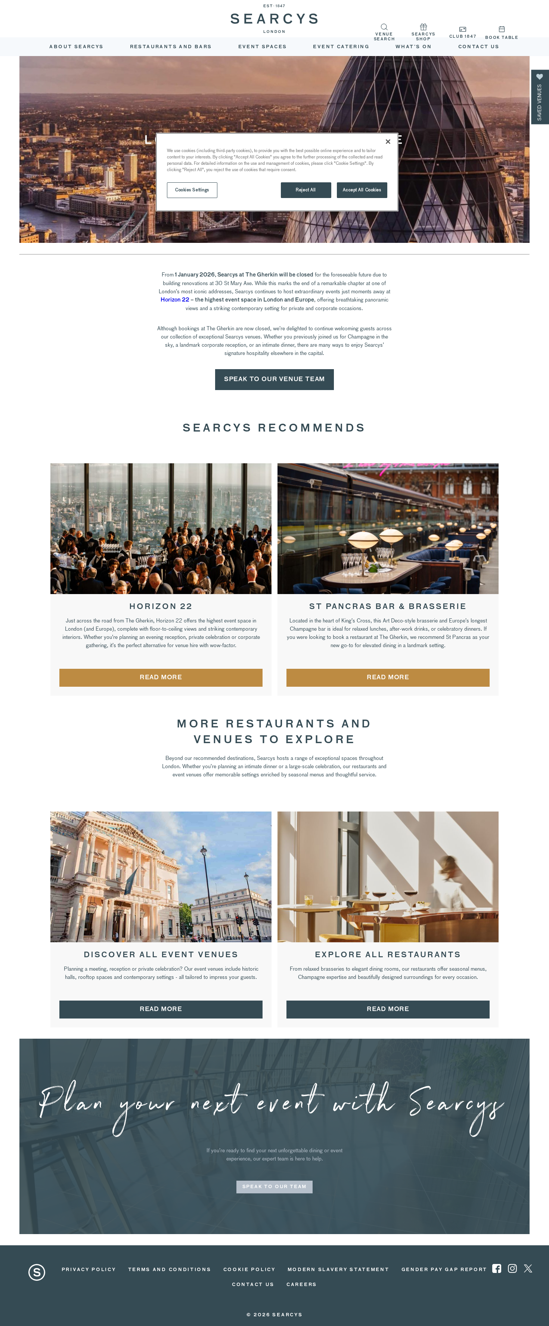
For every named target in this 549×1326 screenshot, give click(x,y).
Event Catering (341, 47)
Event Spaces (262, 47)
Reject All (306, 190)
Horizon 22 (175, 300)
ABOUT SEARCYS (76, 47)
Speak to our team (274, 1187)
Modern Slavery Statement (339, 1270)
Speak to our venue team (274, 380)
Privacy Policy (89, 1270)
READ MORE (161, 678)
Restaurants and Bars (171, 47)
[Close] (388, 141)
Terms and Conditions (169, 1270)
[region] (277, 172)
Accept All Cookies (362, 190)
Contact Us (253, 1285)
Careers (301, 1285)
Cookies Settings (192, 190)
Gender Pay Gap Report (444, 1270)
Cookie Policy (249, 1270)
